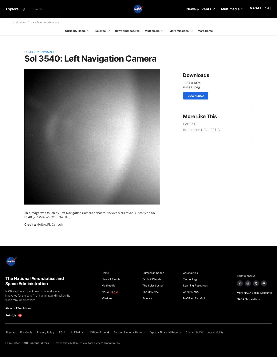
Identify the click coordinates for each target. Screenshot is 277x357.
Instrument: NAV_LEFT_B (201, 130)
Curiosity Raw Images (40, 52)
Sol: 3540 (190, 124)
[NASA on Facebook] (240, 283)
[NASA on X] (256, 283)
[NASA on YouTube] (264, 283)
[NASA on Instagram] (248, 283)
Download (196, 95)
